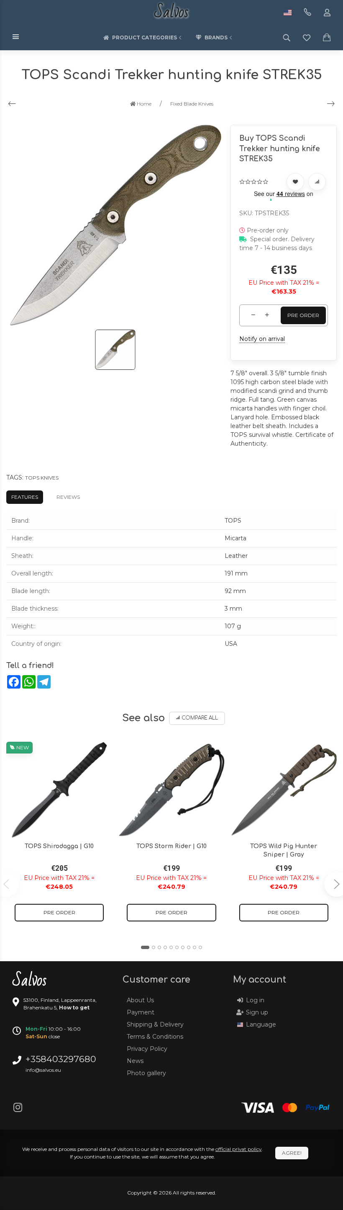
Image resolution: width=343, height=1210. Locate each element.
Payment (140, 1012)
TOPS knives (42, 478)
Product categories (144, 37)
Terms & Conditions (155, 1036)
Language (261, 1024)
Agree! (292, 1153)
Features (24, 497)
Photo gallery (146, 1073)
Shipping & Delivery (155, 1024)
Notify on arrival (262, 339)
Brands (216, 37)
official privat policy (238, 1149)
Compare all (200, 718)
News (135, 1061)
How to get (74, 1007)
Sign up (257, 1012)
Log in (255, 1000)
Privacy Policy (147, 1049)
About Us (140, 1000)
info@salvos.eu (43, 1070)
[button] (145, 947)
